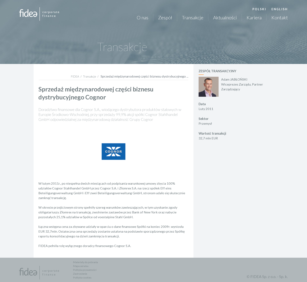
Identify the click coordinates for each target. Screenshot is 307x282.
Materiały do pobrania (85, 262)
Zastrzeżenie (80, 273)
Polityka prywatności (84, 269)
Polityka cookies (82, 277)
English (280, 9)
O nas (142, 17)
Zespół (165, 17)
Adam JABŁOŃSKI (234, 79)
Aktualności (225, 17)
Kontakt (279, 17)
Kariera (254, 17)
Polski (259, 9)
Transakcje (192, 17)
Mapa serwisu (80, 265)
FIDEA (75, 76)
